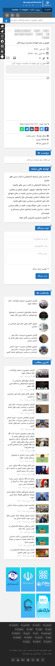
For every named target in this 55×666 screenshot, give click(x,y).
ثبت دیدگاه (42, 276)
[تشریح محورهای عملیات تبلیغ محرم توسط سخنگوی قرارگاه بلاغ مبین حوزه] (27, 496)
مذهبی (37, 641)
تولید (30, 629)
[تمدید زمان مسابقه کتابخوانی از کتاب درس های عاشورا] (27, 552)
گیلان (39, 34)
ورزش (27, 641)
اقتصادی (26, 625)
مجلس (48, 641)
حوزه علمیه (47, 633)
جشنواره (20, 629)
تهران (40, 629)
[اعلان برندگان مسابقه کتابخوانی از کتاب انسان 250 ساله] (27, 529)
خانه (46, 30)
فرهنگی (18, 637)
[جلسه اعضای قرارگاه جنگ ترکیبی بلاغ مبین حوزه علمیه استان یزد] (27, 519)
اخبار (37, 30)
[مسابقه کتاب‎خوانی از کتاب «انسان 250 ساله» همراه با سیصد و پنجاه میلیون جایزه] (27, 541)
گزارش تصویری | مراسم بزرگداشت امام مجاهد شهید (25, 20)
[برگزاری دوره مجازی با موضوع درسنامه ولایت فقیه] (27, 458)
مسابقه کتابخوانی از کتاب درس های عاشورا (30, 185)
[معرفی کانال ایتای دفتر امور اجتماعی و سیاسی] (27, 327)
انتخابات (14, 625)
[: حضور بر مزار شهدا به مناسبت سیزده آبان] (8, 58)
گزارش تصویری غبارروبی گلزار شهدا (33, 217)
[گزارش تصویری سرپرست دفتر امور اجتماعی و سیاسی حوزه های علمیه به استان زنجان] (27, 338)
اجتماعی (48, 625)
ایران (49, 629)
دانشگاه (17, 633)
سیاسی (39, 637)
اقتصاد (37, 625)
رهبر (49, 637)
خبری (27, 633)
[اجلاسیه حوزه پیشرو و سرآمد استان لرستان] (27, 508)
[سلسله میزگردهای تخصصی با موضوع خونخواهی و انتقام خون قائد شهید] (27, 316)
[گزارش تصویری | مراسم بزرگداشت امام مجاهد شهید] (27, 304)
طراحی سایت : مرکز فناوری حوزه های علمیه (36, 653)
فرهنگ (29, 637)
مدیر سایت (30, 135)
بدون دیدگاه (41, 143)
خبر (36, 633)
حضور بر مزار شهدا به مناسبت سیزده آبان (33, 42)
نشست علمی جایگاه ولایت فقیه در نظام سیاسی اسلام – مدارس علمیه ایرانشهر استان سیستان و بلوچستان (28, 209)
